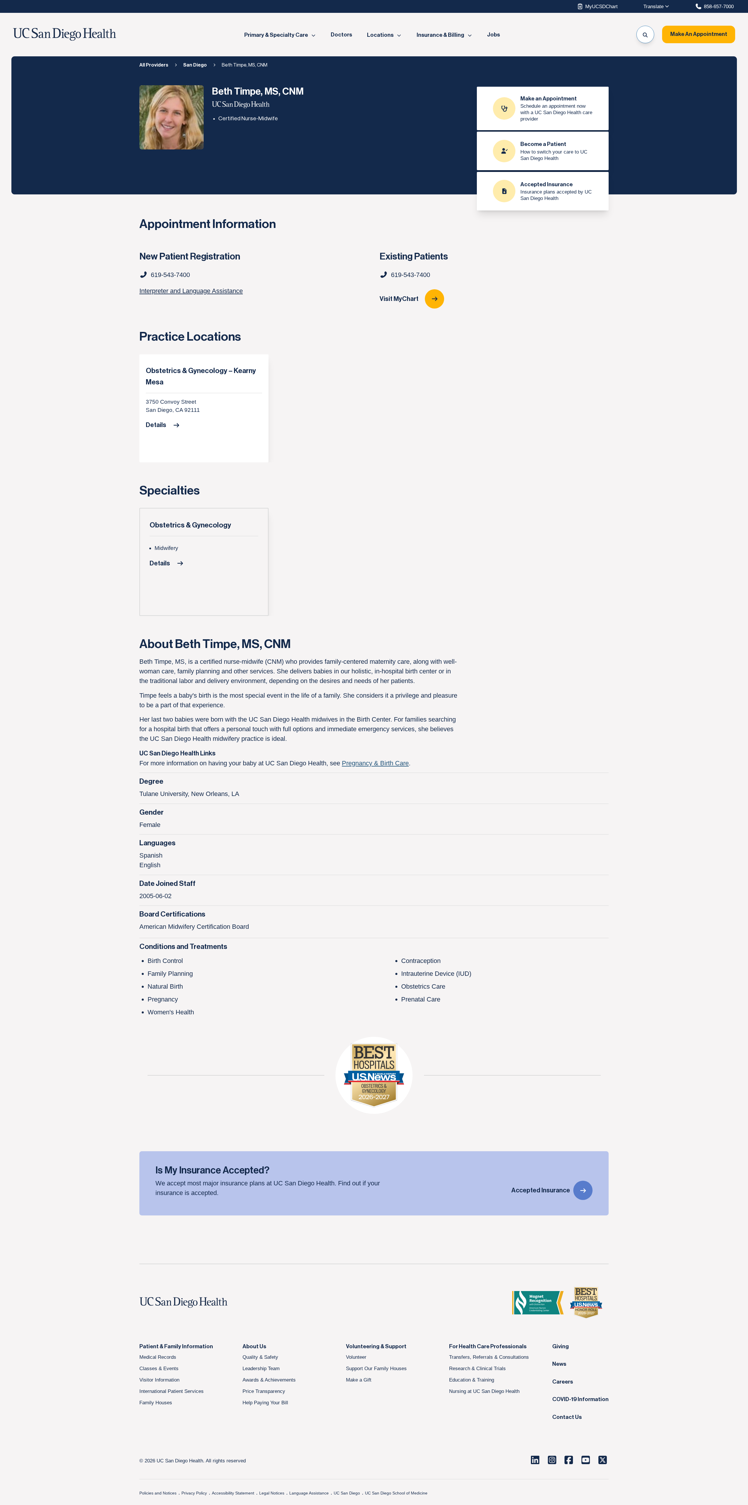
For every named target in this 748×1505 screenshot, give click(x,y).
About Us (254, 1346)
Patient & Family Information (176, 1346)
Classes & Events (159, 1368)
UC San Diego (347, 1493)
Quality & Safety (260, 1357)
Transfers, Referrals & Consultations (489, 1357)
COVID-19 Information (580, 1399)
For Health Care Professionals (488, 1346)
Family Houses (155, 1402)
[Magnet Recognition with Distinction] (538, 1302)
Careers (562, 1382)
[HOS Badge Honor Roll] (586, 1302)
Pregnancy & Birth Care (375, 763)
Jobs (493, 35)
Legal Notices (271, 1493)
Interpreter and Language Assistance (191, 291)
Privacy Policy (194, 1493)
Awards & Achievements (269, 1379)
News (559, 1364)
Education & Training (471, 1379)
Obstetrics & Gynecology (190, 525)
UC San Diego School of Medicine (396, 1493)
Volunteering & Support (376, 1346)
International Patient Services (171, 1391)
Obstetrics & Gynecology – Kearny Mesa (201, 376)
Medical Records (157, 1357)
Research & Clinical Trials (477, 1368)
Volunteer (356, 1357)
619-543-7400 (410, 274)
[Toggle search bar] (645, 34)
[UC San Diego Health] (194, 1302)
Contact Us (567, 1417)
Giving (560, 1346)
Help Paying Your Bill (265, 1402)
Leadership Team (261, 1368)
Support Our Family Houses (376, 1368)
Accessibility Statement (233, 1493)
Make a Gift (358, 1379)
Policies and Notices (157, 1493)
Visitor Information (159, 1379)
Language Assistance (309, 1493)
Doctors (341, 35)
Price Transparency (264, 1391)
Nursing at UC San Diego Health (484, 1391)
